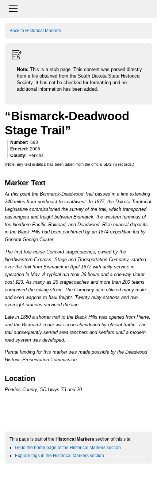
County (17, 155)
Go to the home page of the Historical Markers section (68, 447)
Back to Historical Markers (35, 30)
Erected (18, 148)
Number (18, 142)
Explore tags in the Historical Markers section (59, 455)
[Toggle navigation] (78, 8)
